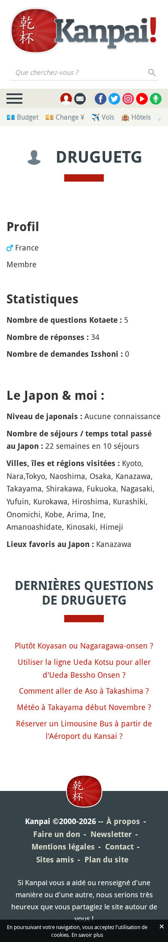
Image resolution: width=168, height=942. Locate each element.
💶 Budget (22, 117)
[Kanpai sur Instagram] (128, 99)
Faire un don (56, 834)
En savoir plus (87, 934)
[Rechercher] (152, 72)
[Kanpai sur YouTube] (142, 99)
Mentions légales (63, 846)
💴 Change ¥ (64, 117)
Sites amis (55, 859)
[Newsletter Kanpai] (80, 99)
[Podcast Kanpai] (156, 99)
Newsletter (111, 834)
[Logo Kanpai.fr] (84, 30)
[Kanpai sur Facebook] (100, 99)
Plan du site (106, 859)
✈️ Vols (102, 117)
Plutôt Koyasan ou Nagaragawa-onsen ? (84, 645)
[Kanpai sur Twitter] (114, 99)
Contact (119, 846)
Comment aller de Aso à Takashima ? (84, 691)
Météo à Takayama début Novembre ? (84, 707)
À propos (123, 821)
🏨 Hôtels (136, 117)
